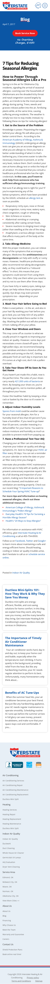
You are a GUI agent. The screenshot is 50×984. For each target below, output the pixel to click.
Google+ (42, 540)
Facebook (20, 540)
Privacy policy (33, 977)
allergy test (34, 197)
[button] (25, 33)
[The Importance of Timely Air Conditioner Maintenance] (25, 659)
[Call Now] (38, 6)
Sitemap (38, 981)
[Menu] (44, 5)
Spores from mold (12, 411)
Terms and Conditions (21, 981)
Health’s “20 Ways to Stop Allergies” (23, 520)
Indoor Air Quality (21, 572)
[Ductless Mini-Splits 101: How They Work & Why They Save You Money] (25, 607)
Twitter (30, 540)
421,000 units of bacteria (27, 381)
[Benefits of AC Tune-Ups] (25, 710)
